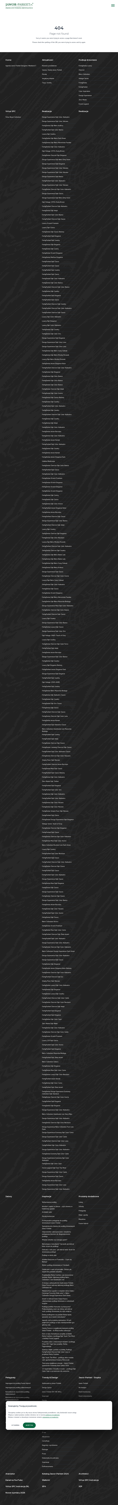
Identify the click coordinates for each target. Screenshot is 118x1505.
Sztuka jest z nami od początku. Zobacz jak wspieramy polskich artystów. (56, 1270)
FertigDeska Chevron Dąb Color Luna (55, 716)
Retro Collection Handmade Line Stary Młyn (57, 1114)
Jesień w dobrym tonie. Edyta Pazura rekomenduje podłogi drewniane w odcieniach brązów (58, 1301)
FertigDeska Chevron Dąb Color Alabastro (56, 189)
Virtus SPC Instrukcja (89, 1480)
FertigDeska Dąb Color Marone (52, 807)
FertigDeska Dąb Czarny (50, 249)
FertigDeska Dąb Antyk (50, 210)
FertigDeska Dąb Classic (50, 499)
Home (8, 60)
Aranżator (10, 1474)
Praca (44, 1454)
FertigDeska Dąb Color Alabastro (53, 147)
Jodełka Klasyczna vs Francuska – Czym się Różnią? (57, 1260)
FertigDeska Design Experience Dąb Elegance (58, 819)
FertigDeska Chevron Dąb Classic (53, 743)
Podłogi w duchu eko (49, 1255)
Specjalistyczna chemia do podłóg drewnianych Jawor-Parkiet (58, 1227)
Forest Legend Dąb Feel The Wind (54, 1168)
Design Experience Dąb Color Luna (54, 342)
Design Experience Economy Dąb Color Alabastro (55, 1159)
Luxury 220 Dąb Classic (50, 1040)
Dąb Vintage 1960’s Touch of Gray (54, 635)
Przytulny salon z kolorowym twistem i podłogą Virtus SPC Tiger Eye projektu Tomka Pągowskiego (58, 1344)
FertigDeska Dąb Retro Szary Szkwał (54, 351)
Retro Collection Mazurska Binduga (54, 1053)
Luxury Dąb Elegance (49, 321)
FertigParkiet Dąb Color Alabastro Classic (56, 751)
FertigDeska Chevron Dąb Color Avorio (55, 576)
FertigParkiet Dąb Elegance (51, 236)
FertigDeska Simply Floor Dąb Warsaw (55, 811)
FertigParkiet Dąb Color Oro (51, 790)
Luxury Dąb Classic (48, 227)
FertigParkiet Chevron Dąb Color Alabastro (57, 308)
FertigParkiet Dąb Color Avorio (52, 913)
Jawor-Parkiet (83, 1383)
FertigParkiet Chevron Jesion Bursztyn (55, 764)
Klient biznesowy (84, 1392)
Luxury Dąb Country (49, 134)
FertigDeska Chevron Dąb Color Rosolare (56, 1002)
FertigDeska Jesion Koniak (51, 440)
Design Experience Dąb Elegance (53, 164)
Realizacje (47, 111)
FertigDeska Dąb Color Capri (52, 1019)
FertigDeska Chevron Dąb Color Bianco (55, 465)
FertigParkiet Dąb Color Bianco (52, 130)
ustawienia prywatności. (50, 1417)
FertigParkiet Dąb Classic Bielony (53, 773)
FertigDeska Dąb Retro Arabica (52, 125)
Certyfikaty (45, 1441)
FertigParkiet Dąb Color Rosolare (53, 853)
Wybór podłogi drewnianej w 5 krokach (55, 1265)
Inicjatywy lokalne (48, 78)
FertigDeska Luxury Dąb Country (53, 994)
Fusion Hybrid (83, 1223)
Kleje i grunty (83, 1215)
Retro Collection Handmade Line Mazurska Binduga (56, 730)
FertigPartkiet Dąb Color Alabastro (54, 1145)
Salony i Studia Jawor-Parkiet (52, 70)
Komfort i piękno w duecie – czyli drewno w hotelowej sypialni (57, 1207)
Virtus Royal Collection (13, 117)
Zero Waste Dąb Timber (50, 781)
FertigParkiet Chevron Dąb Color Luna (55, 1141)
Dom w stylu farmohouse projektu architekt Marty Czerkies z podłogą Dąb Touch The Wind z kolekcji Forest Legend (58, 1336)
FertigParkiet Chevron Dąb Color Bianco (55, 287)
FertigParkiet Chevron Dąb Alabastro (54, 206)
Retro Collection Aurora (50, 921)
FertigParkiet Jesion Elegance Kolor (54, 508)
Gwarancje (45, 1462)
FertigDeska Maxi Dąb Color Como (54, 930)
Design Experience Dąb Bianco (52, 176)
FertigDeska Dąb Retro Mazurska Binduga (56, 601)
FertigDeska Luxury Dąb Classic (52, 627)
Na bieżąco (82, 1387)
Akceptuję (29, 1425)
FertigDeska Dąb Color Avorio (52, 393)
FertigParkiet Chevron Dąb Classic (53, 219)
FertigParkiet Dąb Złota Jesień (52, 1057)
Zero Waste (83, 100)
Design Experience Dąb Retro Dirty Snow (56, 159)
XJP (80, 1486)
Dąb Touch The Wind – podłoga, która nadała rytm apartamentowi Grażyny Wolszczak (57, 1359)
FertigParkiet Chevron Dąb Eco (52, 977)
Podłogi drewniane (88, 60)
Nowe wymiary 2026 (15, 1493)
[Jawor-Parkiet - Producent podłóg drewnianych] (19, 6)
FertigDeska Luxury (85, 66)
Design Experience (85, 95)
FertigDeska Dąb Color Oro (51, 334)
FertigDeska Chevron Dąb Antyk (53, 389)
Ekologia (45, 1449)
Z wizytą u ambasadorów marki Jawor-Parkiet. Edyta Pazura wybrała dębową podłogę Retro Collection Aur (58, 1285)
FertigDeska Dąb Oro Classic (52, 703)
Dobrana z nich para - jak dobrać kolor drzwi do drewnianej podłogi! (58, 1251)
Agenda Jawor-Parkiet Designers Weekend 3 (21, 66)
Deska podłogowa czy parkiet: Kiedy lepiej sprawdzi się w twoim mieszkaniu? (56, 1316)
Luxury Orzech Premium (50, 223)
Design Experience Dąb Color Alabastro (55, 117)
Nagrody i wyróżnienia (49, 1445)
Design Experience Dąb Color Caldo (54, 1137)
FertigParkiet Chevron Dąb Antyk (53, 525)
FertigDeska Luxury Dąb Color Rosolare (55, 1074)
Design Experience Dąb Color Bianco (54, 521)
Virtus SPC (11, 111)
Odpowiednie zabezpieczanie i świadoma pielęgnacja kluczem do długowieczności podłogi (56, 1234)
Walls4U (46, 1480)
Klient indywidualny (85, 1396)
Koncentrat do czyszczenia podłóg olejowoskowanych (17, 1398)
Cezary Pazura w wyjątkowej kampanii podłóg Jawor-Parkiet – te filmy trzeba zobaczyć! (58, 1329)
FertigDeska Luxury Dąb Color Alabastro (56, 985)
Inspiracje (46, 1196)
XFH (44, 1486)
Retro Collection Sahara (50, 1062)
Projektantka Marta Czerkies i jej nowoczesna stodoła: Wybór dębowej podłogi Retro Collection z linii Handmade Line (57, 1277)
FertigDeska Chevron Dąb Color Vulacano (56, 756)
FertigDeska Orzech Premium (52, 478)
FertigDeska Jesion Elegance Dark (53, 457)
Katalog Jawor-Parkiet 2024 (55, 1474)
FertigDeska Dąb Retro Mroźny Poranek (55, 355)
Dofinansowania (47, 1466)
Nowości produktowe (49, 66)
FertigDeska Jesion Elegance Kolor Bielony (56, 968)
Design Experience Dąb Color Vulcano (55, 121)
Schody (81, 1206)
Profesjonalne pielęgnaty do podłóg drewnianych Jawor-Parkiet (54, 1222)
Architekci (83, 1474)
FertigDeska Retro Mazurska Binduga (54, 691)
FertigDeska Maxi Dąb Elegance (53, 883)
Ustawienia (15, 1425)
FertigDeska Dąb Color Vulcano (52, 802)
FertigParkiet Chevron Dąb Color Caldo (55, 998)
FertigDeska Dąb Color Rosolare (53, 538)
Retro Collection (84, 74)
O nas (44, 1432)
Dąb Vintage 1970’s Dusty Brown (53, 151)
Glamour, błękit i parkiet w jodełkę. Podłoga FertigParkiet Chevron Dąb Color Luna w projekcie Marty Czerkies (57, 1352)
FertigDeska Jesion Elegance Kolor (54, 363)
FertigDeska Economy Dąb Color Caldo (55, 1154)
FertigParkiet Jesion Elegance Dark (54, 669)
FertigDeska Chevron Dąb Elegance (54, 155)
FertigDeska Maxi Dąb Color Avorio (54, 841)
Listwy (81, 1202)
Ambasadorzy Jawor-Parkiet (51, 1383)
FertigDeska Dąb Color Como (52, 1083)
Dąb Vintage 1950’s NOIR (51, 682)
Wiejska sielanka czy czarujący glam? (54, 1240)
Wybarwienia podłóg (49, 1202)
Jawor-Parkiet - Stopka (90, 1377)
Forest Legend (84, 104)
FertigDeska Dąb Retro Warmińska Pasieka (57, 142)
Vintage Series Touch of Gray (52, 824)
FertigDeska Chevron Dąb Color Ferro (55, 644)
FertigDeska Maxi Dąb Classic (52, 768)
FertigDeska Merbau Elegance (52, 257)
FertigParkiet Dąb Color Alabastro (53, 181)
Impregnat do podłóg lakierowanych (18, 1387)
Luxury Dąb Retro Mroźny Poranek (53, 359)
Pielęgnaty (82, 1211)
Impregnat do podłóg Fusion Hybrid (18, 1383)
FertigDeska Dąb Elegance (51, 244)
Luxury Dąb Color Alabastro (51, 317)
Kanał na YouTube (14, 1480)
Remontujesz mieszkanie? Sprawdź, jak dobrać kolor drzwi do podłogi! (58, 1245)
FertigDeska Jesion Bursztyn (51, 431)
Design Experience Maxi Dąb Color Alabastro (57, 606)
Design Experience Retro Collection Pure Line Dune (58, 1128)
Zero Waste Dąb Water (50, 1023)
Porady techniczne (48, 1216)
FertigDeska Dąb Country (50, 291)
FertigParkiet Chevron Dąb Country (54, 304)
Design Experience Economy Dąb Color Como (58, 1132)
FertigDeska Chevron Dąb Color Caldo (55, 1032)
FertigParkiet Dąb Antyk (50, 648)
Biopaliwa (82, 1219)
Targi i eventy (47, 83)
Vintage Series (84, 78)
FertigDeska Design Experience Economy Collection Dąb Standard (56, 1092)
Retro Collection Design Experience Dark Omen (58, 951)
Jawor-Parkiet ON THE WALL (52, 1392)
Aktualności (47, 60)
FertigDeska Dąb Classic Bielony (53, 232)
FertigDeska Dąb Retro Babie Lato (53, 555)
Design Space (47, 1387)
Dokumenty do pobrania (50, 1458)
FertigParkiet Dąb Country (51, 240)
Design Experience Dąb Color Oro (54, 631)
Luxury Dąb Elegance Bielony (52, 665)
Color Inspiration (84, 91)
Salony (9, 1196)
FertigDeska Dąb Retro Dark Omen (54, 138)
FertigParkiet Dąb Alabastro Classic (54, 725)
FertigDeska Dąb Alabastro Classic (54, 695)
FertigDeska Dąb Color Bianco (52, 283)
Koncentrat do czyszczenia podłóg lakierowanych (17, 1393)
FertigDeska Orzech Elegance (52, 253)
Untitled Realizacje (48, 461)
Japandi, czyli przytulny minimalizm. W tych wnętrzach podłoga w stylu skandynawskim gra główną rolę (58, 1322)
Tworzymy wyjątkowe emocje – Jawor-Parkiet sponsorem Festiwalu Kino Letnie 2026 (57, 1364)
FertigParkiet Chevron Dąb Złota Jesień (55, 934)
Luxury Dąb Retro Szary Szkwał (52, 580)
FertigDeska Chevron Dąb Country (53, 550)
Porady (44, 74)
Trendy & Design (50, 1377)
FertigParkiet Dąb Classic (50, 261)
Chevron (81, 70)
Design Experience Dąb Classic (52, 193)
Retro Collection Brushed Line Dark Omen (56, 845)
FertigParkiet (83, 87)
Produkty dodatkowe (89, 1196)
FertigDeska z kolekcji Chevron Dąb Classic (57, 747)
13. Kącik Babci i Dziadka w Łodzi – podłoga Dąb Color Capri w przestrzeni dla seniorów (59, 1370)
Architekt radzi (47, 1212)
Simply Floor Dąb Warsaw (51, 760)
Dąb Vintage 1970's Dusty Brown (53, 202)
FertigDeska (83, 83)
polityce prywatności (52, 1415)
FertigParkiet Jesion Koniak (51, 1079)
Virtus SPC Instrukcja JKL (17, 1486)
